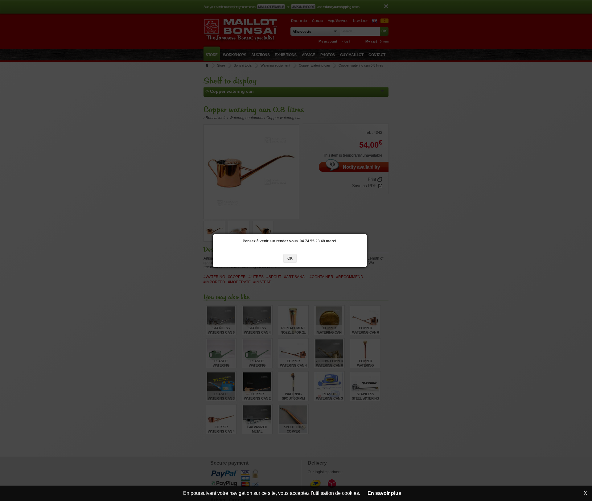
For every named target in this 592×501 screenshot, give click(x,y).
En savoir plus (384, 493)
